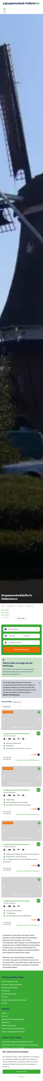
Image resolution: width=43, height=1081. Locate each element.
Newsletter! (6, 1022)
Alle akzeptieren (21, 1072)
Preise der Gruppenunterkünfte (12, 985)
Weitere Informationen (11, 695)
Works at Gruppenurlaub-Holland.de (13, 1032)
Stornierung (5, 991)
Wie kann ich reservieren (10, 988)
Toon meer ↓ (21, 618)
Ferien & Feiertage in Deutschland (13, 1029)
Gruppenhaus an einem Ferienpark (13, 1048)
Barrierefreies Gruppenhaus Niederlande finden (17, 1042)
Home (3, 606)
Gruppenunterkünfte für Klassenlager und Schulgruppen (20, 1045)
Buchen (4, 1013)
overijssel (20, 606)
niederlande (11, 606)
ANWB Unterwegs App (9, 1026)
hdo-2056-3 (5, 615)
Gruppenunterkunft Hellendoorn (28, 760)
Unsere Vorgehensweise (10, 981)
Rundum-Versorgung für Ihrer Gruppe (14, 1000)
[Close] (40, 683)
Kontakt (4, 1003)
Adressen (5, 997)
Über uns (5, 1016)
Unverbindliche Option (9, 994)
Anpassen (21, 1077)
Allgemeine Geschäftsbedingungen (13, 1019)
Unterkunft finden (21, 650)
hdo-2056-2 (5, 612)
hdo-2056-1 (5, 610)
